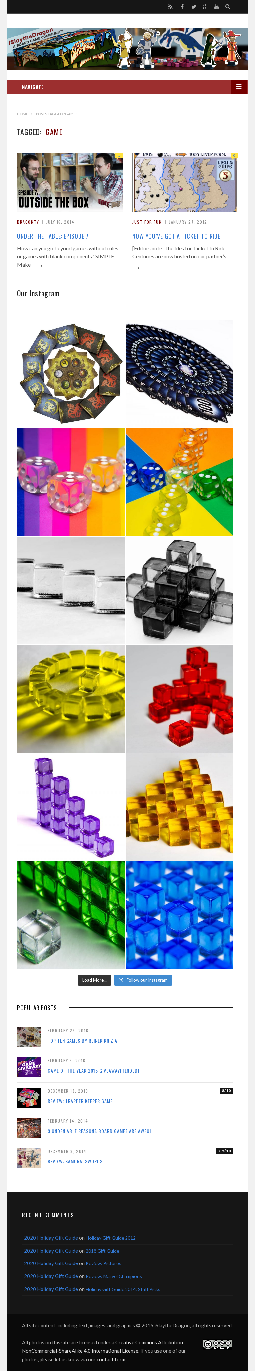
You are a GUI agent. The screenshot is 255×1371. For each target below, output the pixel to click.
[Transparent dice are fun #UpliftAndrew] (71, 482)
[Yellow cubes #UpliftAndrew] (71, 699)
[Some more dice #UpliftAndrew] (179, 482)
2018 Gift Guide (102, 1251)
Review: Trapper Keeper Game (80, 1100)
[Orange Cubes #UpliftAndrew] (179, 807)
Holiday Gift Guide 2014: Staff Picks (123, 1289)
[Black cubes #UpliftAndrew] (179, 590)
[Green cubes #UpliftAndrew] (71, 915)
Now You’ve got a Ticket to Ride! (177, 236)
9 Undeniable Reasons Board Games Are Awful (100, 1130)
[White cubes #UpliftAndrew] (71, 590)
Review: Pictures (103, 1263)
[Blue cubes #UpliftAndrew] (179, 915)
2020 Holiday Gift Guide (51, 1238)
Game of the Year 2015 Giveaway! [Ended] (93, 1070)
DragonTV (28, 222)
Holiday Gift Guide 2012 (111, 1238)
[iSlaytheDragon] (127, 49)
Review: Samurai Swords (75, 1161)
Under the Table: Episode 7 (53, 236)
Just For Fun (147, 222)
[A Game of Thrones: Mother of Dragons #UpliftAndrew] (71, 374)
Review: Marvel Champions (114, 1276)
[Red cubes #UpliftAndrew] (179, 699)
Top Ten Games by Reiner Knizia (82, 1040)
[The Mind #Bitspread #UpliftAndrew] (179, 374)
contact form (111, 1359)
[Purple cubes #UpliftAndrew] (71, 807)
